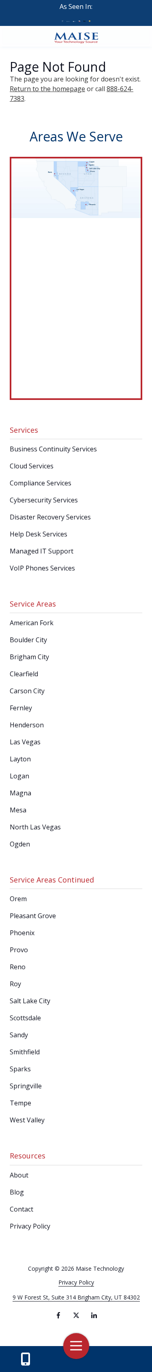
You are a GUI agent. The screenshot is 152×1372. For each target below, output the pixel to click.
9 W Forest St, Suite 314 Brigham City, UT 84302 (76, 1297)
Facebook (58, 1315)
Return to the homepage (47, 88)
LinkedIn (94, 1315)
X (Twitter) (76, 1315)
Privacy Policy (76, 1282)
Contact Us (25, 1359)
